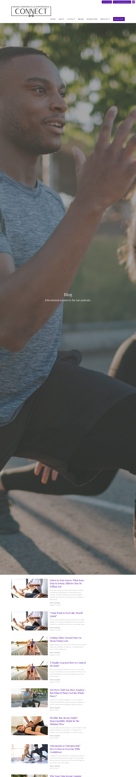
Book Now (118, 19)
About (61, 19)
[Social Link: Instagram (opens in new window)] (133, 1)
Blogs (81, 19)
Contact (71, 19)
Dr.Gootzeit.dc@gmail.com (122, 2)
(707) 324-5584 (107, 2)
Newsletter (92, 19)
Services (104, 19)
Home (52, 19)
